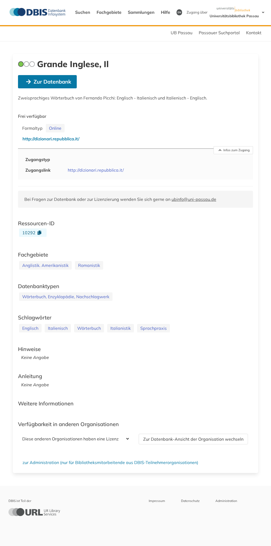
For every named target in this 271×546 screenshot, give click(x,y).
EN (179, 12)
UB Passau (181, 32)
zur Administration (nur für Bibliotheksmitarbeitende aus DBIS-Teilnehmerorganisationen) (110, 462)
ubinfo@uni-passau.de (193, 199)
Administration (226, 501)
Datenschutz (190, 501)
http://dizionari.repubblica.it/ (96, 170)
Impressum (157, 501)
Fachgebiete (109, 12)
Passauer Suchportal (219, 32)
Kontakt (253, 32)
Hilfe (165, 12)
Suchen (82, 12)
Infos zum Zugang (236, 150)
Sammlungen (141, 12)
